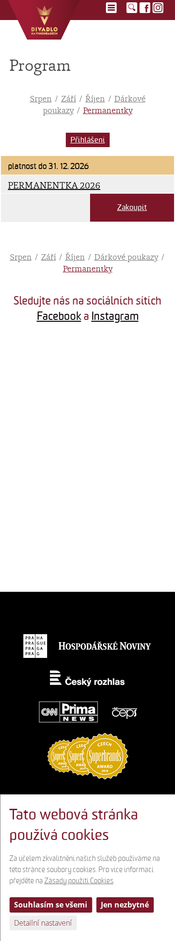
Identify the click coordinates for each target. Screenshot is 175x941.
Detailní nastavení (43, 923)
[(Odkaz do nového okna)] (44, 374)
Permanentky (108, 110)
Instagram (115, 316)
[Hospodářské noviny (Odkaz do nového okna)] (105, 645)
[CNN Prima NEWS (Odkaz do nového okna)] (68, 712)
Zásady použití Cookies (78, 881)
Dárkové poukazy (126, 256)
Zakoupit (132, 207)
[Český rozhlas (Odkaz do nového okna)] (87, 679)
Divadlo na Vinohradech (44, 20)
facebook (145, 7)
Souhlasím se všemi (50, 905)
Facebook (59, 316)
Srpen (41, 98)
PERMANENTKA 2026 (54, 185)
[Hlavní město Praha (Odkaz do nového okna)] (35, 645)
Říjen (95, 98)
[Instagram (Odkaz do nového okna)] (158, 7)
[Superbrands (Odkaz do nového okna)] (87, 756)
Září (68, 98)
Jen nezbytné (125, 905)
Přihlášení (87, 140)
